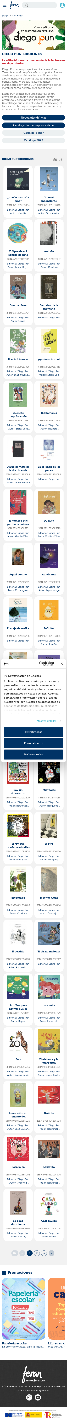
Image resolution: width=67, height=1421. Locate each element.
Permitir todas (33, 731)
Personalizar (31, 743)
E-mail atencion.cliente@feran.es (33, 1390)
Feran (5, 15)
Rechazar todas (33, 754)
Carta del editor (34, 132)
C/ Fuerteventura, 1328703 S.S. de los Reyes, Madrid (26, 1386)
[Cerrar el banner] (62, 663)
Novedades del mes (33, 117)
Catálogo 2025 (33, 140)
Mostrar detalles (47, 721)
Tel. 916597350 (58, 1386)
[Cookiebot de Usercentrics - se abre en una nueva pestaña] (40, 663)
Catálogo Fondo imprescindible (33, 125)
